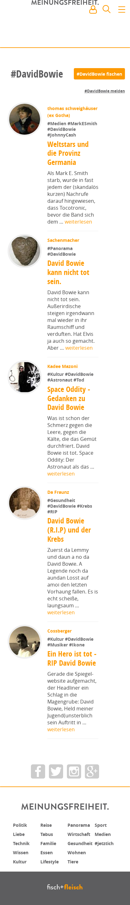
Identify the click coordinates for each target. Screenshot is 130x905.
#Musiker (59, 645)
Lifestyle (51, 860)
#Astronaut (61, 380)
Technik (22, 842)
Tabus (47, 833)
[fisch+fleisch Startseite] (65, 25)
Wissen (22, 851)
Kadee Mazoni (63, 366)
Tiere (74, 860)
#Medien (58, 123)
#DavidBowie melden (105, 91)
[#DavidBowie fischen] (99, 73)
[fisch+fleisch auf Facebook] (38, 771)
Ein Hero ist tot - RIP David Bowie (72, 658)
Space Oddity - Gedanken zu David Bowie (69, 398)
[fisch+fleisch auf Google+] (92, 771)
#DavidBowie (62, 129)
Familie (49, 842)
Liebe (19, 833)
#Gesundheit (62, 500)
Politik (21, 824)
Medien (104, 833)
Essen (47, 851)
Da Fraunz (59, 492)
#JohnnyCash (62, 135)
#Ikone (77, 645)
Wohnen (78, 851)
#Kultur (57, 374)
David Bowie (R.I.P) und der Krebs (69, 530)
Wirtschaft (81, 833)
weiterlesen (78, 221)
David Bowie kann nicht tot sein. (68, 272)
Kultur (21, 860)
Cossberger (60, 631)
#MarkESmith (83, 123)
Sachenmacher (64, 240)
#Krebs (85, 506)
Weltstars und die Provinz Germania (68, 153)
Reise (47, 824)
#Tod (79, 380)
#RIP (53, 512)
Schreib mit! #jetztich (97, 37)
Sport (101, 824)
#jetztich (106, 842)
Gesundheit (82, 842)
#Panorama (60, 248)
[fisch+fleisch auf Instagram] (74, 771)
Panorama (81, 824)
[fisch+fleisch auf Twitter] (56, 771)
